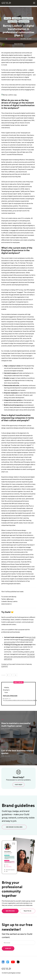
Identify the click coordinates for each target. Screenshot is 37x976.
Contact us (4, 664)
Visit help (18, 784)
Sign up (8, 948)
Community (16, 18)
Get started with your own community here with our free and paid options (19, 656)
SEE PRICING (10, 911)
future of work (12, 21)
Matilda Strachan (14, 39)
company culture (27, 18)
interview (7, 18)
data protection (24, 21)
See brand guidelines (14, 827)
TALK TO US (27, 911)
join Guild (32, 637)
